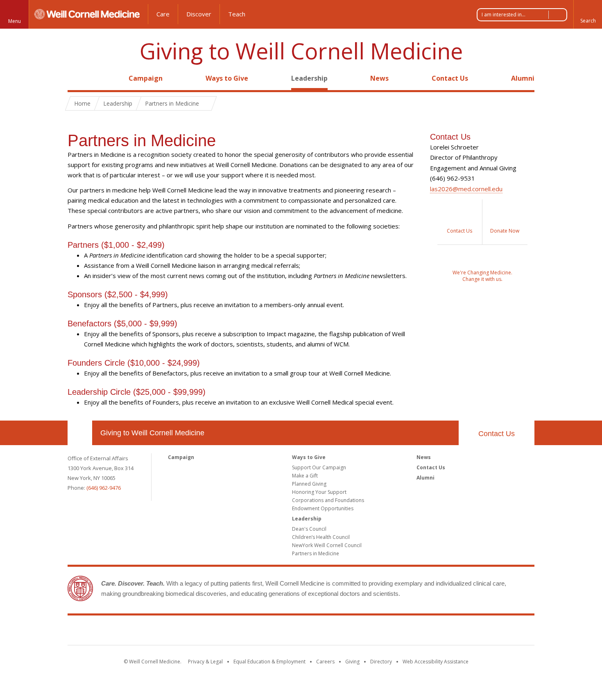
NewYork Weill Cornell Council (327, 545)
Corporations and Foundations (328, 500)
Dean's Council (309, 528)
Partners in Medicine (315, 553)
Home (76, 78)
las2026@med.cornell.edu (466, 189)
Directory (381, 661)
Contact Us (450, 78)
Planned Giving (309, 483)
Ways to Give (227, 78)
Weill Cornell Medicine (301, 632)
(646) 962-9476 (103, 487)
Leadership (309, 78)
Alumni (522, 78)
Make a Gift (305, 475)
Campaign (146, 78)
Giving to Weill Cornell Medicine (301, 51)
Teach (236, 14)
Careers (325, 661)
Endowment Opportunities (322, 508)
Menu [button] (14, 21)
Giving (352, 661)
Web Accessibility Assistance (435, 661)
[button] (587, 14)
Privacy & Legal (205, 661)
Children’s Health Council (321, 537)
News (379, 78)
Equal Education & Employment (269, 661)
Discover (198, 14)
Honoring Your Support (319, 492)
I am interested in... (503, 14)
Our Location (80, 433)
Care (163, 14)
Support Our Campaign (319, 467)
